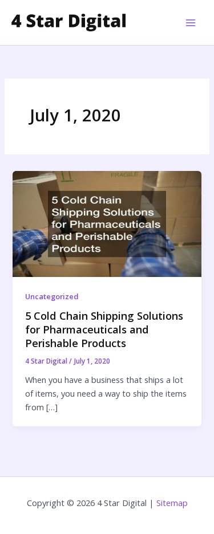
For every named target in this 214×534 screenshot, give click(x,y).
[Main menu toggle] (191, 23)
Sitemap (172, 502)
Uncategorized (52, 296)
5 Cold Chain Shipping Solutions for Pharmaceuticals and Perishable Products (104, 329)
